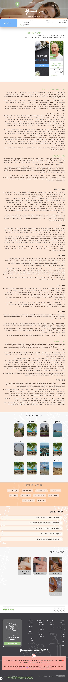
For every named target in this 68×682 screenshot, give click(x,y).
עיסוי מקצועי (30, 633)
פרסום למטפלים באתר (61, 627)
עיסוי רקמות (30, 628)
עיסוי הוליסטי (30, 643)
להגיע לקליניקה (26, 25)
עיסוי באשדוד (41, 636)
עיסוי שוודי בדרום (55, 491)
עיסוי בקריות (41, 624)
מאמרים (63, 634)
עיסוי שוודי (31, 624)
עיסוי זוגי (31, 636)
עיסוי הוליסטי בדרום (28, 500)
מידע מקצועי (40, 2)
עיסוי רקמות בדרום (41, 491)
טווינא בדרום (41, 500)
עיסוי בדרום (52, 624)
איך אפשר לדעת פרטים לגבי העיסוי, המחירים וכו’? (46, 528)
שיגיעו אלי (26, 22)
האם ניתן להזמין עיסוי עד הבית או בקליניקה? (47, 517)
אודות (46, 2)
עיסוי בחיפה (41, 627)
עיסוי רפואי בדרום (27, 491)
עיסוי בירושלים (51, 631)
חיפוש (8, 23)
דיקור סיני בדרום (53, 495)
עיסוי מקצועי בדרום (39, 495)
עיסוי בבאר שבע (41, 629)
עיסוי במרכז (52, 629)
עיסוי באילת (41, 639)
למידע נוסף (42, 66)
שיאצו (32, 638)
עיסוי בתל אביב (41, 631)
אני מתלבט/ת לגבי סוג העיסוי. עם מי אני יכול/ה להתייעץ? (44, 523)
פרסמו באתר (12, 643)
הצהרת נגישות (62, 639)
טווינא (32, 640)
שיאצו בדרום (13, 495)
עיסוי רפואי (31, 626)
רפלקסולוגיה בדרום (13, 491)
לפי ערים (54, 5)
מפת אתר (63, 641)
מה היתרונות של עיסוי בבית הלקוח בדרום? (48, 539)
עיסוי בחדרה (41, 634)
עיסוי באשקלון (41, 622)
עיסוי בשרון (52, 627)
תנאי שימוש (63, 631)
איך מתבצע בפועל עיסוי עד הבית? (50, 534)
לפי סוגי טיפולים (32, 2)
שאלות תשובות (62, 629)
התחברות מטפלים (61, 645)
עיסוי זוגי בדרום (26, 495)
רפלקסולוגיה (30, 631)
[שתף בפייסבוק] (60, 611)
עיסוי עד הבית (53, 2)
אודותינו (63, 624)
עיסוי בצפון (52, 622)
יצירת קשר (63, 636)
